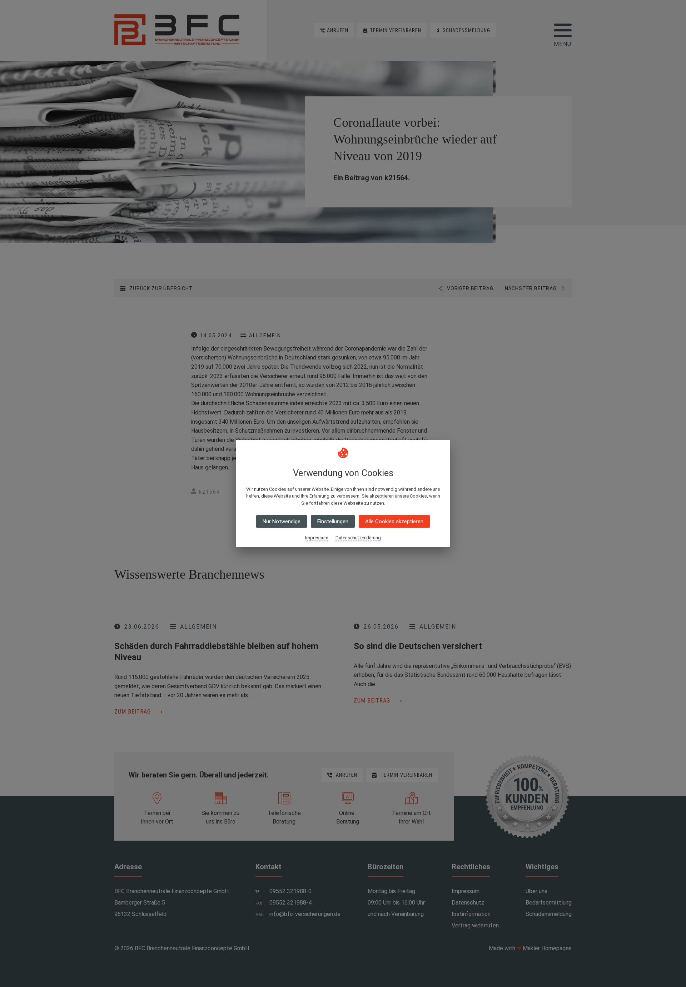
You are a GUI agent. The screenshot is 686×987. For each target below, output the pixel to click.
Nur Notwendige (281, 521)
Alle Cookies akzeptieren (394, 521)
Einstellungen (332, 521)
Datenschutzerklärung (358, 537)
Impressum (316, 537)
